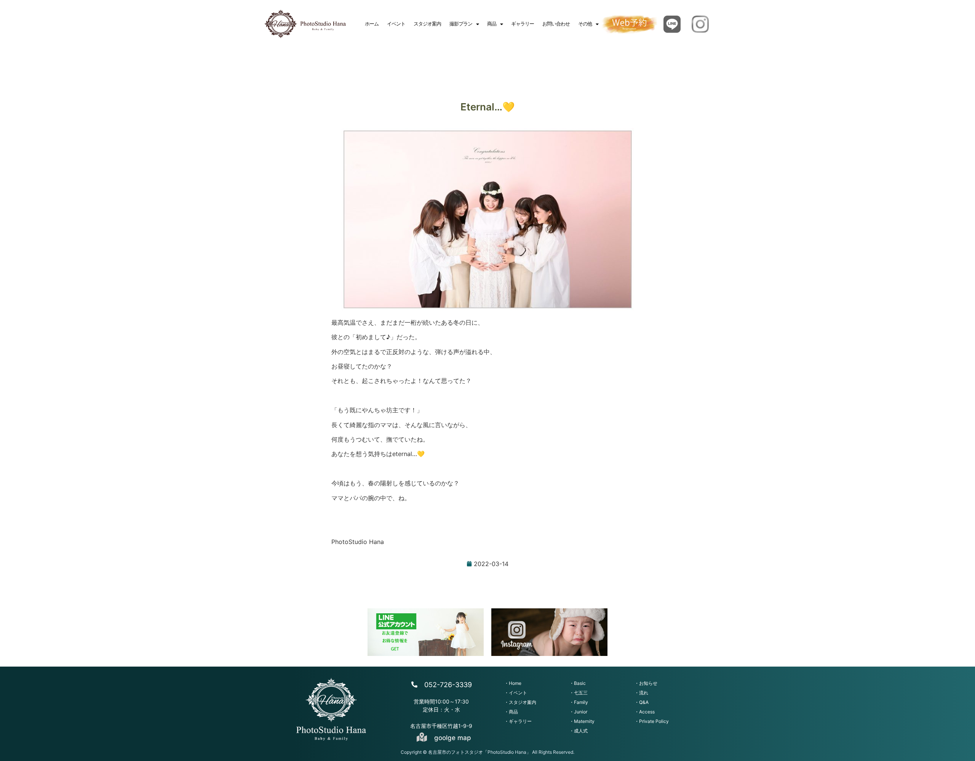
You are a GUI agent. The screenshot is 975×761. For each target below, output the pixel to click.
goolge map (452, 738)
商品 (491, 24)
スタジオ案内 (427, 24)
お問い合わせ (556, 24)
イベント (396, 24)
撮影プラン (460, 24)
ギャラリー (522, 24)
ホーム (372, 24)
